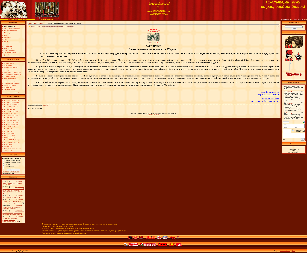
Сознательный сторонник (13, 160)
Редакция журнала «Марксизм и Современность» (264, 99)
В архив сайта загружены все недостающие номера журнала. (12, 202)
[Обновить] (304, 122)
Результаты (5, 171)
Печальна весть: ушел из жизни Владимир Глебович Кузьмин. (12, 213)
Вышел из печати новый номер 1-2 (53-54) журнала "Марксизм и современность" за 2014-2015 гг (13, 190)
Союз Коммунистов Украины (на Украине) (268, 93)
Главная (10, 19)
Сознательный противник (13, 162)
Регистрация (19, 19)
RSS (305, 19)
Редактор (45, 105)
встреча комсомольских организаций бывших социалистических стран (10, 220)
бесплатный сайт (285, 251)
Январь (41, 23)
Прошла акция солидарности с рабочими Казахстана (12, 207)
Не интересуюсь (10, 168)
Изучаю (7, 164)
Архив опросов (14, 171)
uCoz (293, 251)
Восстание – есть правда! (10, 197)
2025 (35, 23)
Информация (19, 181)
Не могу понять (10, 166)
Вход (25, 19)
